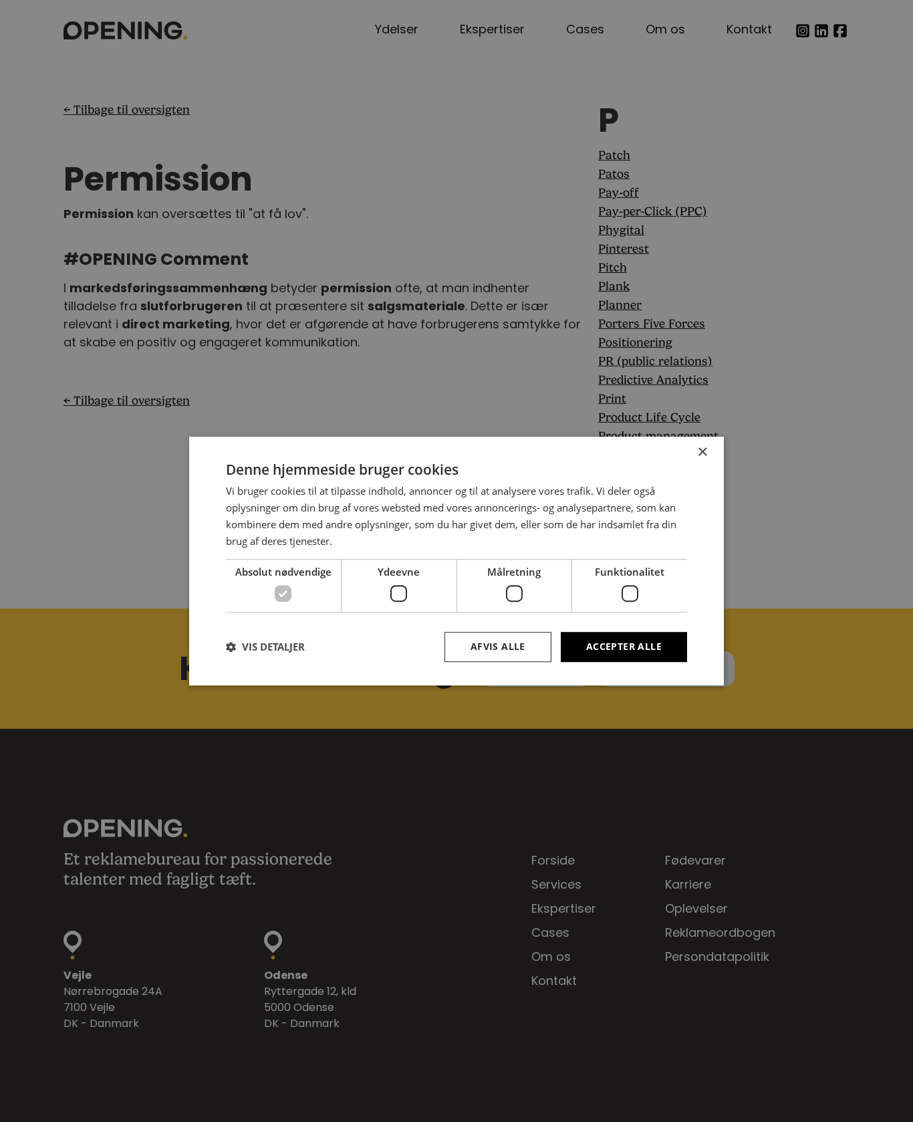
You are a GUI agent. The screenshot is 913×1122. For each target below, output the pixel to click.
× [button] (702, 452)
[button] (265, 646)
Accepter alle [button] (624, 646)
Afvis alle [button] (498, 646)
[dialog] (456, 561)
